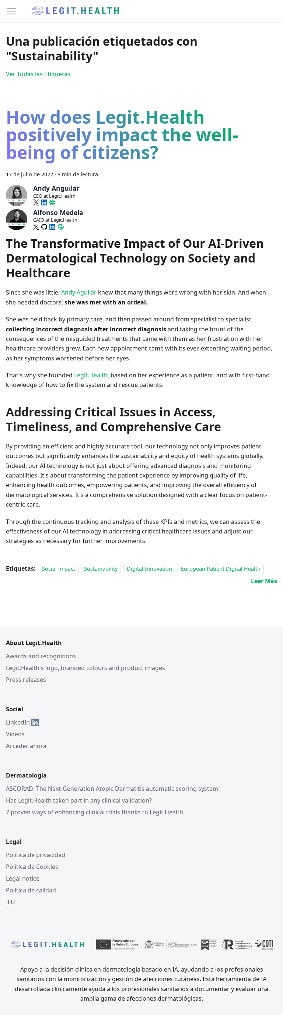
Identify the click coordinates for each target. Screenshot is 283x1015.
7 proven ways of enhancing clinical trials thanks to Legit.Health (94, 812)
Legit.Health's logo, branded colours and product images (85, 668)
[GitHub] (44, 227)
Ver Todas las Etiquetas (38, 74)
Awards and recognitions (41, 656)
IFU (10, 902)
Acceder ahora (26, 746)
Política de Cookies (32, 866)
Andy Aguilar (79, 292)
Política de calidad (31, 890)
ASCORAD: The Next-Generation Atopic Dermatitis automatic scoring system (112, 788)
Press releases (26, 679)
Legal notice (22, 878)
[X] (36, 202)
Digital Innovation (149, 568)
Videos (15, 734)
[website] (52, 202)
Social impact (58, 568)
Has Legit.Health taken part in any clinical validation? (79, 800)
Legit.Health (91, 375)
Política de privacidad (35, 855)
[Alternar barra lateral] (11, 11)
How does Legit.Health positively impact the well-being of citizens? (122, 136)
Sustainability (101, 568)
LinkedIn (18, 722)
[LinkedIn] (44, 202)
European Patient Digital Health (221, 568)
